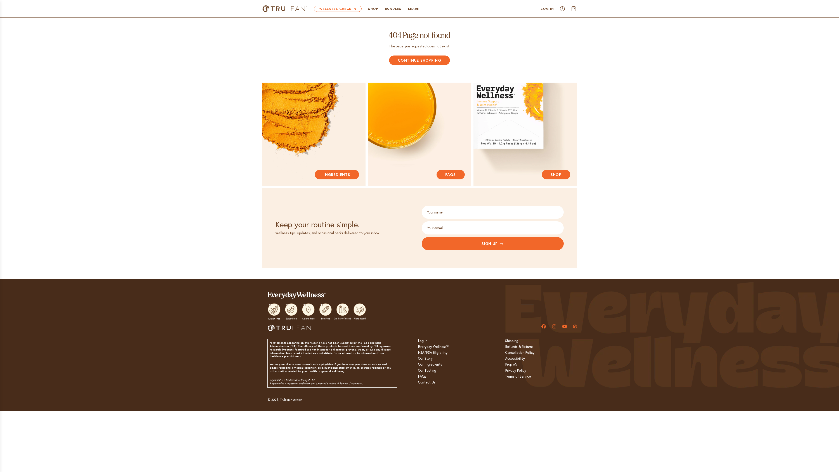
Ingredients (337, 174)
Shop (556, 174)
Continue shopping (419, 60)
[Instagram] (554, 326)
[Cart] (574, 9)
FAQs (450, 174)
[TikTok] (575, 326)
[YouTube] (565, 326)
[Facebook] (544, 326)
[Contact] (562, 9)
